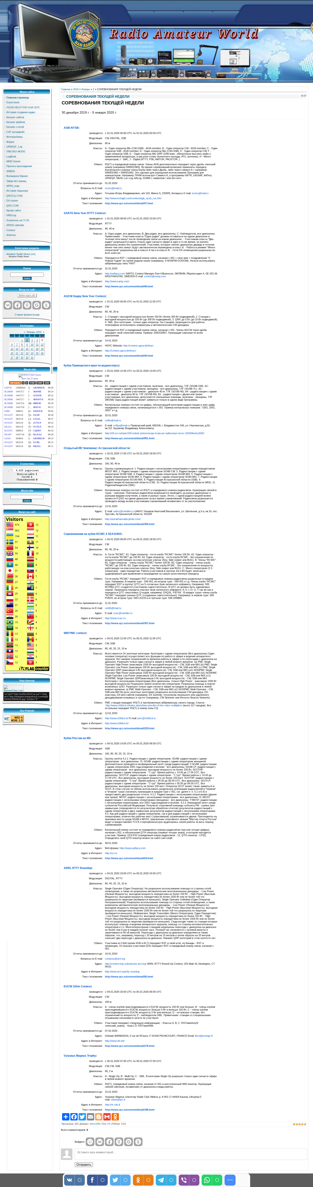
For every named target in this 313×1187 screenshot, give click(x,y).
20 (12, 353)
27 (12, 357)
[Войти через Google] (36, 305)
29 (22, 357)
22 (22, 353)
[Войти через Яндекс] (27, 305)
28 (17, 357)
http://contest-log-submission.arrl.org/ (125, 963)
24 (32, 353)
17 (32, 348)
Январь (85, 89)
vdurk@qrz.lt (118, 1099)
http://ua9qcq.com (115, 273)
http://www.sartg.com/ (117, 281)
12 (42, 344)
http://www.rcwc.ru (115, 618)
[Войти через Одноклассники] (46, 305)
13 (12, 348)
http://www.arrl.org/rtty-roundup (122, 971)
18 (37, 348)
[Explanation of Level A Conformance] (13, 721)
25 (37, 353)
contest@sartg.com (155, 276)
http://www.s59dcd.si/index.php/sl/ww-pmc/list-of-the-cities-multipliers (144, 705)
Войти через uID (27, 295)
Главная (65, 89)
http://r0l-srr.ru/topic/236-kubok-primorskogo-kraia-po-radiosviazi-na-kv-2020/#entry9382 (154, 433)
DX (108, 1124)
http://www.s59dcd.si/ (117, 718)
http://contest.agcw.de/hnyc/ (120, 350)
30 (27, 357)
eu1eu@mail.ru (113, 188)
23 (27, 353)
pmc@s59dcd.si (146, 718)
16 (27, 348)
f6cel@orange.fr (204, 1035)
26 (42, 353)
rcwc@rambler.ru (122, 613)
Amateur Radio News (18, 254)
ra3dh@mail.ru (113, 608)
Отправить (84, 1164)
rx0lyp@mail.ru (121, 425)
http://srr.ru (111, 853)
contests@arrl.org (115, 958)
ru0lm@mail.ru (113, 420)
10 (32, 344)
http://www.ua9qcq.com (133, 848)
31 (32, 357)
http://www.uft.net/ (115, 1040)
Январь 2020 (34, 332)
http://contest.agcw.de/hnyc (138, 345)
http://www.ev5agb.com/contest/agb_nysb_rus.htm (133, 198)
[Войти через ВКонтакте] (7, 305)
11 (37, 344)
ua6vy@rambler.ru (123, 511)
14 (17, 348)
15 (22, 348)
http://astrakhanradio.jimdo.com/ (122, 519)
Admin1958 (95, 1124)
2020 (76, 89)
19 (42, 348)
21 (17, 353)
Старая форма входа (27, 314)
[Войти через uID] (90, 1141)
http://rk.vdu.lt (112, 1104)
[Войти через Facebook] (17, 305)
